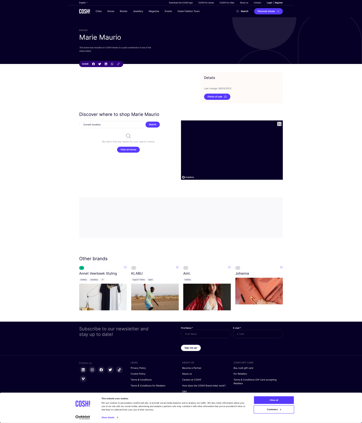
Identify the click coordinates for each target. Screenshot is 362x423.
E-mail (237, 328)
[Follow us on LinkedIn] (83, 369)
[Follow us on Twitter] (110, 369)
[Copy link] (118, 64)
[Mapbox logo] (188, 177)
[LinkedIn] (106, 64)
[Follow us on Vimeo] (83, 378)
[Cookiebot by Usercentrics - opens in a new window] (82, 417)
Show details (108, 417)
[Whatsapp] (112, 64)
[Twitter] (100, 64)
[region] (232, 150)
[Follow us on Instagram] (92, 369)
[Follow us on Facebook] (101, 369)
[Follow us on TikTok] (119, 369)
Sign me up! (191, 347)
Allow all (274, 400)
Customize (272, 409)
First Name (187, 328)
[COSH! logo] (84, 11)
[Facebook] (93, 64)
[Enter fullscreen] (279, 124)
